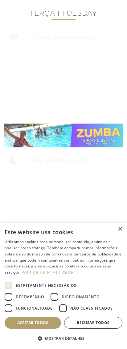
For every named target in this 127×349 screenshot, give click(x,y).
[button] (63, 338)
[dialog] (63, 286)
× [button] (120, 229)
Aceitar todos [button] (32, 322)
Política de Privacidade (47, 272)
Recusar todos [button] (93, 322)
